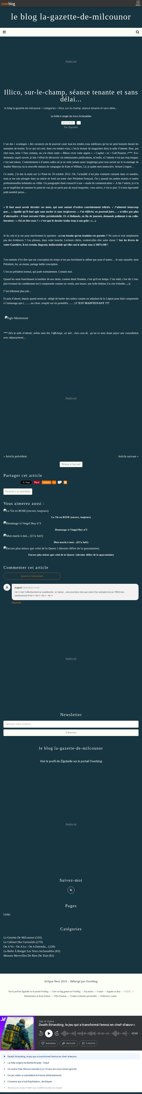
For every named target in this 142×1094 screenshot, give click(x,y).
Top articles (88, 991)
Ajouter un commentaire (32, 576)
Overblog (91, 981)
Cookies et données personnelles (83, 996)
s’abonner (51, 1043)
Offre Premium (60, 996)
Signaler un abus (114, 991)
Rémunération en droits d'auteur (37, 996)
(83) (31, 951)
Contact (100, 991)
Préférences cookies (108, 996)
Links (6, 914)
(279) (23, 942)
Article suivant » (128, 456)
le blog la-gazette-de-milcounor (71, 16)
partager (70, 1043)
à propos (90, 1043)
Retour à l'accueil (71, 464)
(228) (29, 946)
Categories (49, 108)
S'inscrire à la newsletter (17, 491)
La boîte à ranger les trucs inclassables (71, 116)
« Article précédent (15, 456)
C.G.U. (128, 991)
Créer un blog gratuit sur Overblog (66, 991)
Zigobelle (67, 761)
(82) (28, 955)
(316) (22, 937)
